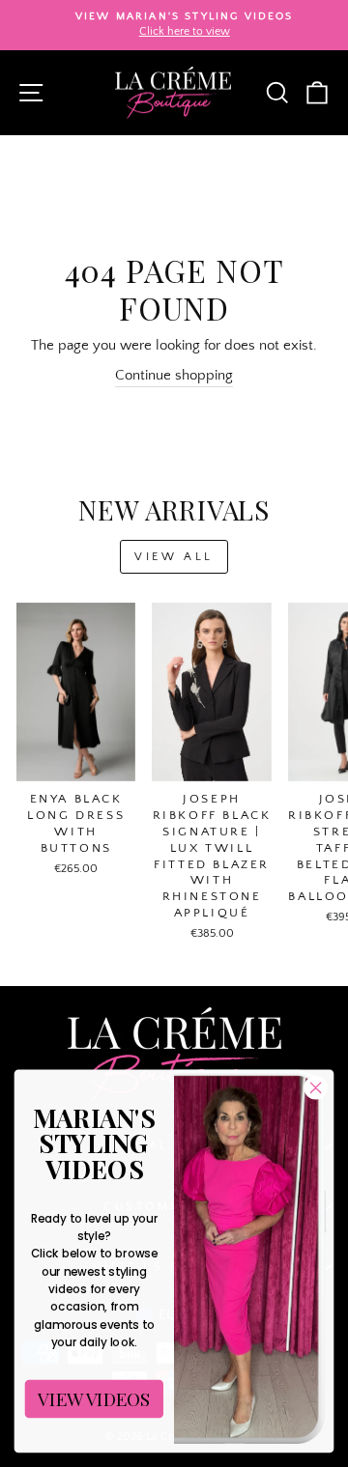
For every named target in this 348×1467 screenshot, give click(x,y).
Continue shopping (174, 375)
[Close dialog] (316, 1087)
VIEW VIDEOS (94, 1398)
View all (174, 556)
